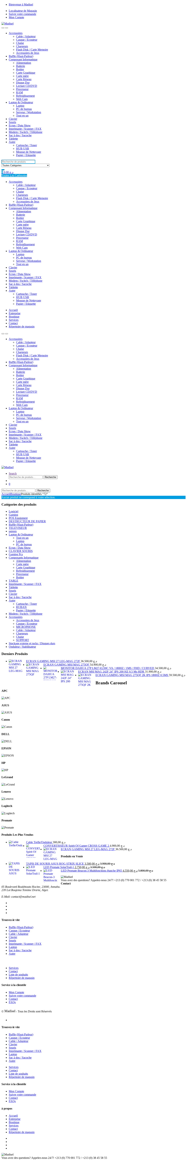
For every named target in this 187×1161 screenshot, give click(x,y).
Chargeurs (22, 46)
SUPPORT (22, 640)
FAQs (12, 1002)
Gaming (13, 514)
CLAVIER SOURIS (21, 551)
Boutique (14, 316)
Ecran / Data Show (20, 125)
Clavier (13, 118)
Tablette (13, 138)
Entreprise (14, 313)
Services (13, 319)
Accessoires (15, 33)
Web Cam (22, 99)
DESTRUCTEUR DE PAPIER (27, 521)
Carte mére (22, 76)
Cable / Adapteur (26, 36)
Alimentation (23, 62)
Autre (12, 141)
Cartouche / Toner (26, 145)
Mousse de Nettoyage (28, 151)
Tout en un (22, 115)
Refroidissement (25, 95)
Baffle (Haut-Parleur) (21, 56)
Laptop (20, 105)
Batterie (20, 66)
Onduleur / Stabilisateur (22, 646)
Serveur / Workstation (28, 112)
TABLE (13, 580)
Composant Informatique (23, 59)
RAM (19, 92)
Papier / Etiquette (26, 155)
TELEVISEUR (18, 527)
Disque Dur (23, 82)
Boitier (20, 69)
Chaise (20, 43)
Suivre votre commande (22, 14)
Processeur (22, 89)
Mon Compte (16, 17)
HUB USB (22, 148)
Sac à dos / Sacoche (20, 135)
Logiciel (13, 511)
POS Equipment (18, 518)
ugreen (13, 531)
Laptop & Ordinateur (21, 102)
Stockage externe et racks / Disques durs (32, 643)
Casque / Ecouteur (26, 39)
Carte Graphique (25, 72)
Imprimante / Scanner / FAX (25, 128)
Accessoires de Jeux (27, 52)
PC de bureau (24, 109)
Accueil (13, 310)
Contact (13, 323)
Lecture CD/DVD (26, 85)
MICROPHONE (26, 626)
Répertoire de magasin (22, 326)
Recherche (50, 477)
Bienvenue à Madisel (21, 4)
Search (13, 473)
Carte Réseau (23, 79)
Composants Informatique (24, 557)
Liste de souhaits (18, 974)
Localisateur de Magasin (23, 10)
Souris (12, 122)
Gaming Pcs (16, 554)
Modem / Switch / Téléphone (25, 132)
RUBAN (21, 607)
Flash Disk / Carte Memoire (32, 49)
